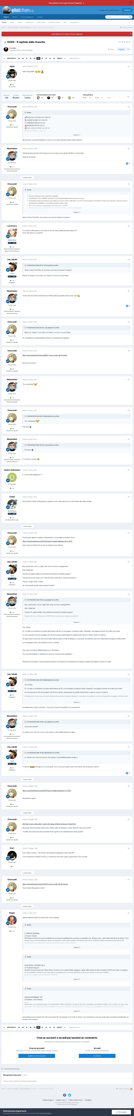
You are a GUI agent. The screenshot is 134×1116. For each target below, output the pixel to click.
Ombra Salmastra (12, 470)
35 (19, 58)
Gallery (19, 22)
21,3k (13, 931)
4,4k (12, 518)
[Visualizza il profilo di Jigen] (12, 73)
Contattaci (88, 1100)
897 (12, 84)
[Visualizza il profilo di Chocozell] (69, 97)
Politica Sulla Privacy (75, 1100)
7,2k (12, 167)
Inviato (30, 66)
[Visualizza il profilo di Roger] (12, 920)
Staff (64, 22)
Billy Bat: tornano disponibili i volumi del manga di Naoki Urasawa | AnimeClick (49, 824)
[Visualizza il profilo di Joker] (6, 49)
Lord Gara (12, 226)
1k (13, 866)
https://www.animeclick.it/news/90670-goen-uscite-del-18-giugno (45, 884)
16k (13, 125)
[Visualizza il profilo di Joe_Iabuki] (12, 267)
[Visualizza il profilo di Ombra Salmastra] (12, 477)
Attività (14, 17)
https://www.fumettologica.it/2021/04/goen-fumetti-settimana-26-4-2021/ (47, 541)
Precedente (11, 58)
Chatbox (40, 17)
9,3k (12, 247)
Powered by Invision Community (67, 1104)
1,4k (12, 280)
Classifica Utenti (54, 22)
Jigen (12, 66)
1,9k (12, 488)
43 (50, 58)
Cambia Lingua (48, 1100)
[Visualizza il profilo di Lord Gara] (12, 233)
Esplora (6, 17)
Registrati (127, 10)
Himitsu (38, 205)
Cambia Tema (61, 1100)
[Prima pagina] (4, 58)
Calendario (29, 22)
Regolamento (74, 22)
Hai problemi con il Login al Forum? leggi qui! (65, 3)
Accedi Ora (97, 1056)
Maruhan (78, 208)
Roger (12, 913)
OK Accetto (122, 1112)
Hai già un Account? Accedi (109, 10)
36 (23, 58)
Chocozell (12, 107)
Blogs (12, 22)
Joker (14, 48)
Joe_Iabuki (12, 259)
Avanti (59, 58)
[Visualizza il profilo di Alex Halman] (38, 97)
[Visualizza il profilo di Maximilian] (59, 97)
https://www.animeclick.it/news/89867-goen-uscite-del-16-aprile (45, 355)
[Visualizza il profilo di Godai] (12, 504)
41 (42, 58)
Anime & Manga (27, 50)
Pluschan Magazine (27, 17)
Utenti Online (41, 22)
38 (30, 58)
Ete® (12, 848)
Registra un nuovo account (37, 1056)
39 (34, 58)
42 (46, 58)
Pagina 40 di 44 (74, 58)
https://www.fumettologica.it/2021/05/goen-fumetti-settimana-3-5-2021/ (47, 790)
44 (54, 58)
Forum (4, 22)
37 (26, 58)
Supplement (47, 205)
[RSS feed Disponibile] (131, 1089)
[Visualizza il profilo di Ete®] (12, 855)
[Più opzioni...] (129, 66)
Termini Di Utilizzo (45, 1113)
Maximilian (12, 148)
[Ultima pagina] (64, 58)
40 (38, 58)
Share (111, 49)
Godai (12, 497)
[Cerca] (130, 17)
